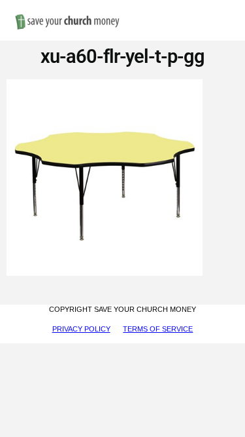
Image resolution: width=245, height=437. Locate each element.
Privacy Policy (81, 329)
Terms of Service (158, 329)
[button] (225, 7)
